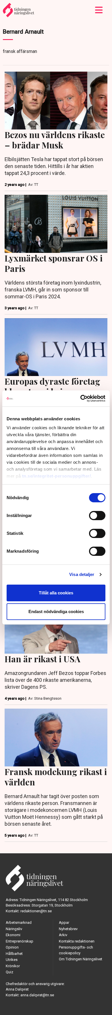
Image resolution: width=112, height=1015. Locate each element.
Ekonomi (13, 935)
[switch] (97, 515)
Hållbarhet (14, 953)
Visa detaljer (81, 574)
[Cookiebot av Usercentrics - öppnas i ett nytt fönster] (80, 398)
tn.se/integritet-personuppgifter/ (56, 476)
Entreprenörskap (19, 941)
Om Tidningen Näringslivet (80, 959)
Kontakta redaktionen (76, 941)
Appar (64, 922)
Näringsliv (14, 929)
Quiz (9, 972)
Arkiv (63, 935)
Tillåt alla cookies (56, 592)
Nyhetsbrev (68, 929)
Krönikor (13, 966)
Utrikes (12, 959)
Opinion (12, 947)
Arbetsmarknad (19, 922)
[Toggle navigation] (99, 10)
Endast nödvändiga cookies (56, 611)
